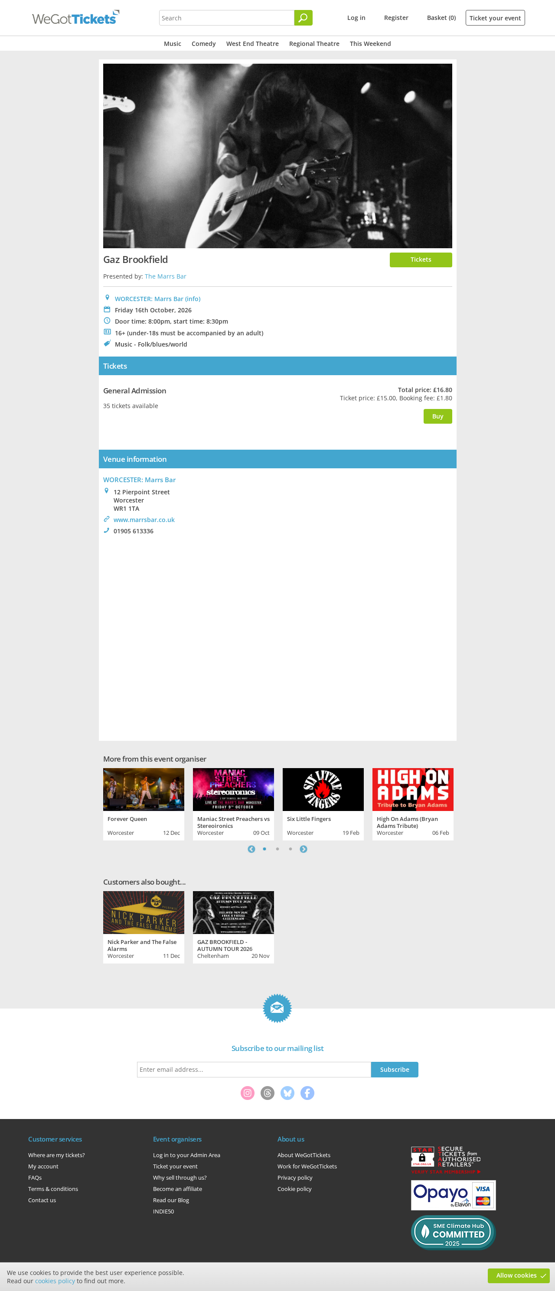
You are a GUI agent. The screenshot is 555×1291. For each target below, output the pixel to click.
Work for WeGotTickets (307, 1166)
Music (172, 43)
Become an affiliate (177, 1189)
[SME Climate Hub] (453, 1248)
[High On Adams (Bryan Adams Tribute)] (413, 788)
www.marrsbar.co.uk (144, 520)
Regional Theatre (314, 43)
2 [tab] (277, 849)
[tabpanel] (144, 803)
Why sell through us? (180, 1177)
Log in (356, 17)
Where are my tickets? (56, 1155)
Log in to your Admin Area (186, 1155)
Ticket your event (495, 18)
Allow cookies (516, 1275)
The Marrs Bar (165, 276)
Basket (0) (441, 17)
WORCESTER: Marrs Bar (149, 299)
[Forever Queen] (144, 788)
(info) (192, 299)
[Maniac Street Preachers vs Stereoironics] (233, 788)
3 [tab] (290, 849)
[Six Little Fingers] (323, 788)
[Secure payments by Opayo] (453, 1208)
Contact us (42, 1200)
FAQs (35, 1177)
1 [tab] (264, 849)
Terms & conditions (53, 1189)
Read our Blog (171, 1200)
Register (396, 17)
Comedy (204, 43)
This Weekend (370, 43)
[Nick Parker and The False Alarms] (144, 911)
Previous (251, 849)
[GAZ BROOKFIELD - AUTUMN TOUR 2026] (233, 911)
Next (303, 849)
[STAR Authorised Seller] (445, 1173)
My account (43, 1166)
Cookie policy (295, 1189)
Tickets (421, 259)
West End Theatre (252, 43)
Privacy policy (295, 1177)
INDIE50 (163, 1211)
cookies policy (55, 1281)
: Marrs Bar (139, 479)
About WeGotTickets (304, 1155)
